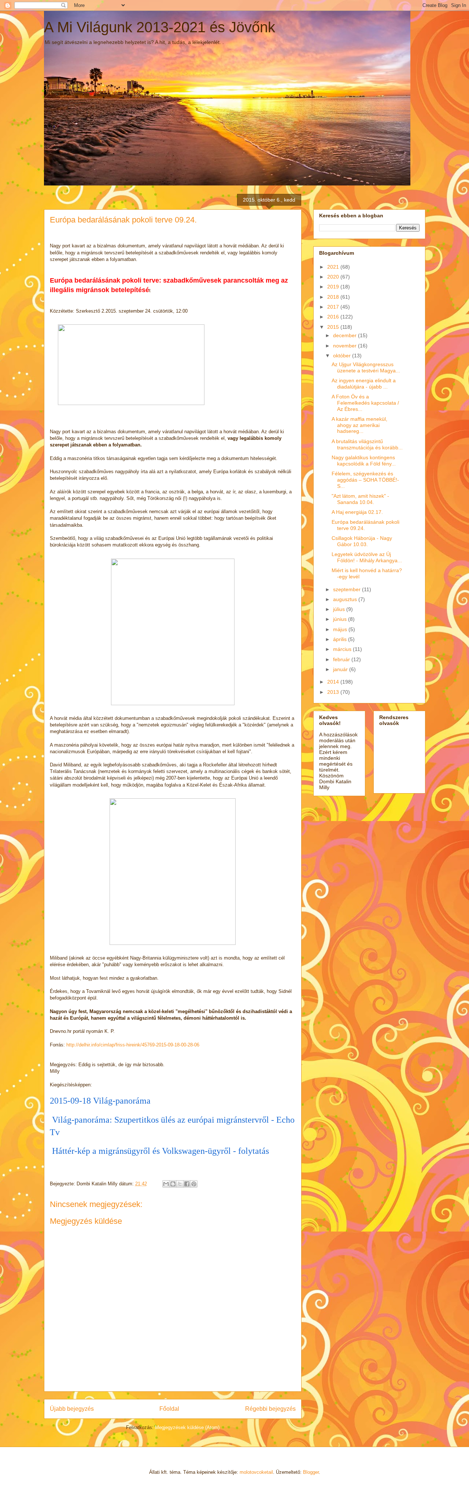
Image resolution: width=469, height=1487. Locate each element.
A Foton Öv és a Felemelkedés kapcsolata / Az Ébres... (365, 403)
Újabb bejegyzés (72, 1409)
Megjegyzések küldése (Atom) (187, 1427)
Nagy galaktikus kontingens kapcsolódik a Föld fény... (364, 460)
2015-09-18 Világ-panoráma (100, 1100)
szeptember (347, 589)
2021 (333, 267)
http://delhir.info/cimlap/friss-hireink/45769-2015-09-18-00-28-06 (132, 1045)
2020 (333, 277)
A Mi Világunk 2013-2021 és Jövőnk (159, 27)
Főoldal (169, 1409)
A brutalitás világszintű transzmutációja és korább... (367, 444)
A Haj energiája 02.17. (357, 512)
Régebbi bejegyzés (270, 1409)
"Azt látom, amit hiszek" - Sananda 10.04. (360, 499)
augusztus (345, 599)
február (342, 659)
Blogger (311, 1472)
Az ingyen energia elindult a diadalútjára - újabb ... (364, 384)
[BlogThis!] (173, 1184)
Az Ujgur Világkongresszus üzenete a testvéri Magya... (366, 367)
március (343, 649)
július (339, 609)
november (345, 346)
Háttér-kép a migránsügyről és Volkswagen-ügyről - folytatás (160, 1151)
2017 (333, 307)
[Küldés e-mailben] (166, 1184)
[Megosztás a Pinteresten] (193, 1184)
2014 (333, 682)
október (342, 355)
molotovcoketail (256, 1472)
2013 (333, 692)
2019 (333, 287)
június (340, 619)
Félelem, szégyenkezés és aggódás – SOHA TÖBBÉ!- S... (365, 480)
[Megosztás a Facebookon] (187, 1184)
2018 (333, 297)
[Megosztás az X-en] (180, 1184)
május (340, 629)
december (345, 335)
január (341, 669)
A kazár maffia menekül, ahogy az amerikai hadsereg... (359, 425)
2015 (333, 327)
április (340, 639)
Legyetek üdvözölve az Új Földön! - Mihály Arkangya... (367, 557)
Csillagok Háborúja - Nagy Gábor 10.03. (362, 541)
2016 (333, 317)
